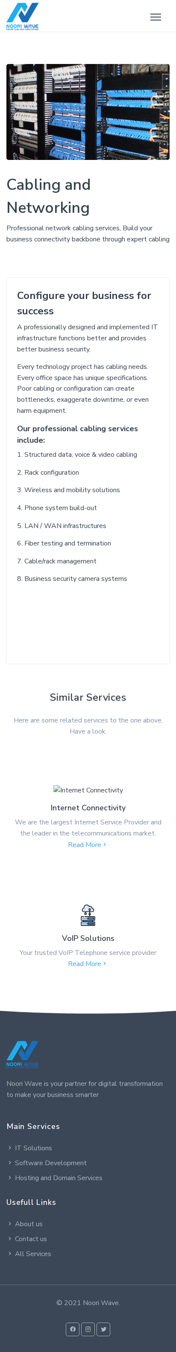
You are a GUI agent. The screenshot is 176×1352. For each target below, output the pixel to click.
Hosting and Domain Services (59, 1178)
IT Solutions (33, 1148)
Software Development (51, 1163)
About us (29, 1224)
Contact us (31, 1239)
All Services (33, 1254)
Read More (84, 845)
